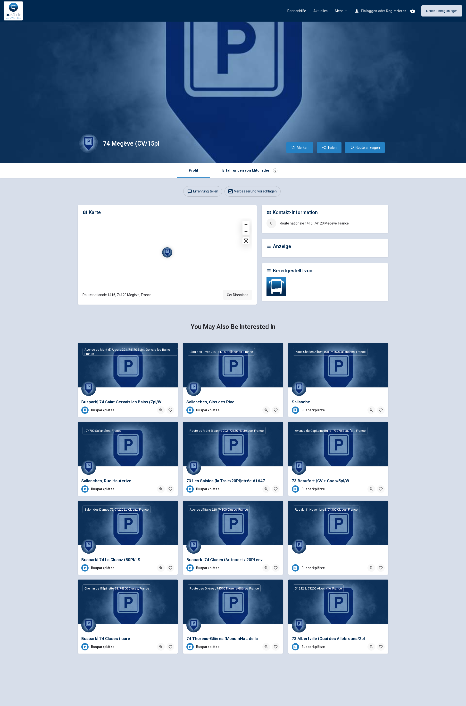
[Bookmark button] (170, 410)
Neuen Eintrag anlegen (442, 11)
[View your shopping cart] (412, 11)
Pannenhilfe (296, 11)
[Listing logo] (88, 143)
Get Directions (237, 295)
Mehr (339, 11)
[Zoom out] (246, 231)
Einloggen (369, 11)
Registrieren (396, 11)
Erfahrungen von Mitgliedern (249, 170)
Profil (193, 170)
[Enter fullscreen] (246, 240)
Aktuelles (320, 11)
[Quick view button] (161, 410)
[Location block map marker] (167, 252)
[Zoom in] (246, 224)
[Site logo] (14, 10)
